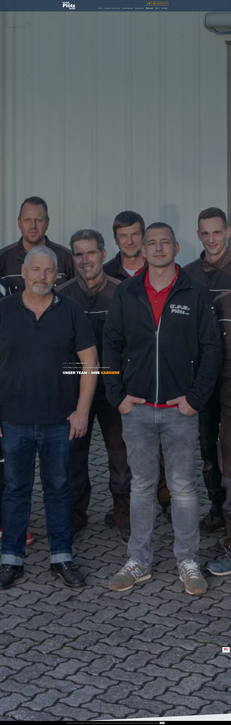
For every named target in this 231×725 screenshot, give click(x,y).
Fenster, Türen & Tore (112, 8)
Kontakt (164, 8)
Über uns (149, 8)
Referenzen (139, 8)
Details (156, 723)
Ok (162, 723)
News (157, 8)
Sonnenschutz (127, 8)
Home (100, 8)
